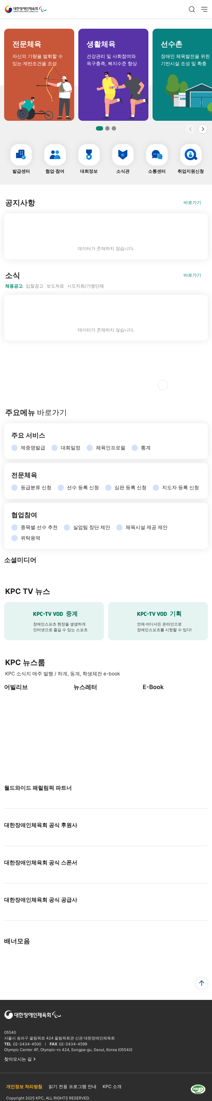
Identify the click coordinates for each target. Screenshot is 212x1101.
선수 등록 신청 (83, 488)
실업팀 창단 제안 (91, 527)
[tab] (14, 286)
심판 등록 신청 (131, 488)
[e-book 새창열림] (175, 717)
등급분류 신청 (36, 488)
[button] (203, 129)
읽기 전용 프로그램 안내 (72, 1086)
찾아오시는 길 (18, 1059)
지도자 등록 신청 (180, 488)
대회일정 (70, 448)
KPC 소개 (112, 1086)
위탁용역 (30, 538)
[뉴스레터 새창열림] (106, 717)
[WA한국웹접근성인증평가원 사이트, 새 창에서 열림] (198, 1092)
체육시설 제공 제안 (147, 527)
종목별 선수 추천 (39, 527)
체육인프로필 (110, 448)
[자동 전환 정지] (163, 385)
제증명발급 (33, 448)
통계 (146, 448)
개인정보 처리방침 (24, 1086)
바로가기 (192, 202)
